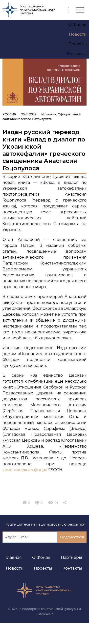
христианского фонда (24, 469)
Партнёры (71, 557)
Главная (14, 557)
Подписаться (72, 537)
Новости (14, 568)
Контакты (72, 568)
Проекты (43, 568)
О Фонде (41, 557)
